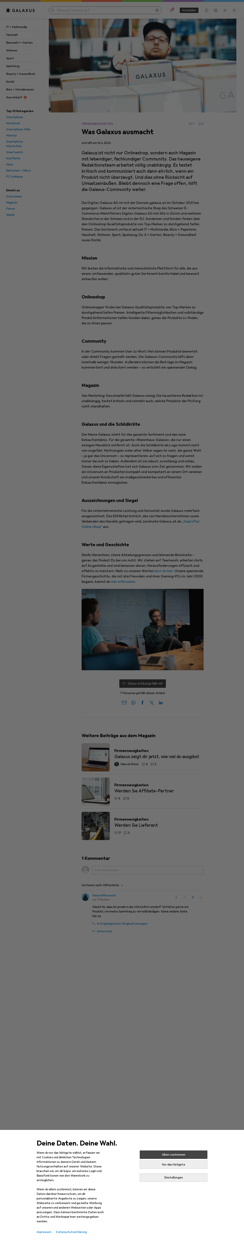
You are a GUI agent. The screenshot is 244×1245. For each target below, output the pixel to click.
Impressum (44, 1232)
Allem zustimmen (173, 1155)
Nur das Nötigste (173, 1164)
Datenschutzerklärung (71, 1232)
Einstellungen (173, 1177)
